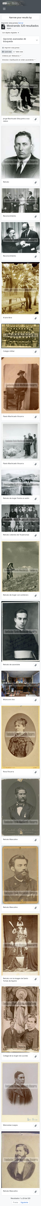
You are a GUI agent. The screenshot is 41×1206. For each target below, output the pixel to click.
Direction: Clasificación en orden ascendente (18, 60)
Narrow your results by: (20, 17)
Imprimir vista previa (11, 48)
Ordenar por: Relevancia (11, 56)
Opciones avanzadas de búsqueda (14, 40)
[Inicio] (20, 3)
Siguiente (24, 1202)
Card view (7, 52)
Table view (19, 52)
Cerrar (20, 23)
